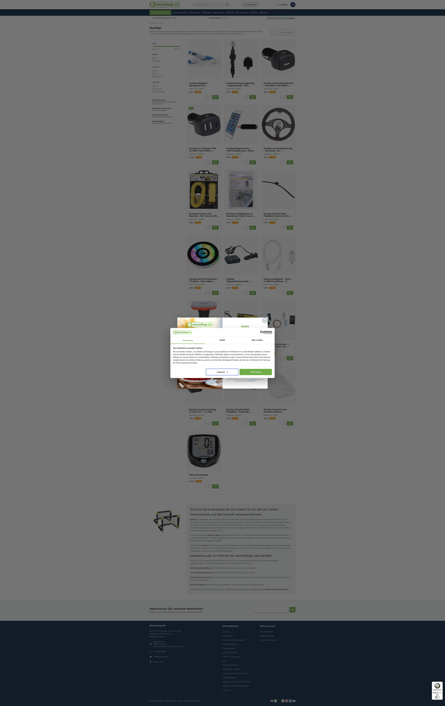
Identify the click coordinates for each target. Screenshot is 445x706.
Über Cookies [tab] (257, 340)
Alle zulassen (255, 372)
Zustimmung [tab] (188, 340)
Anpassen (221, 372)
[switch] (437, 697)
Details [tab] (222, 340)
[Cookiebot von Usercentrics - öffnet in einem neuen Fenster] (262, 332)
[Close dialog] (265, 320)
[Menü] (441, 683)
